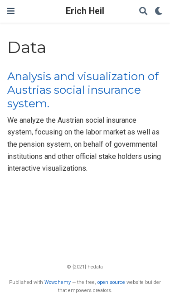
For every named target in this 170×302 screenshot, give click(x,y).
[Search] (143, 11)
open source (111, 282)
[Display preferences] (159, 11)
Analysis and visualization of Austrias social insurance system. (83, 90)
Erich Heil (85, 11)
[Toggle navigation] (11, 11)
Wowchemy (57, 282)
